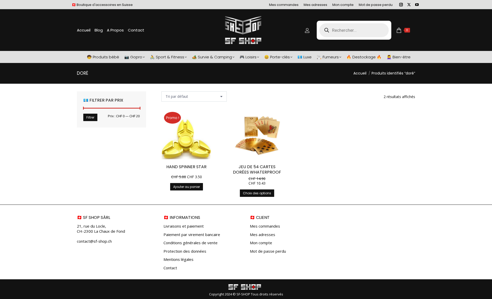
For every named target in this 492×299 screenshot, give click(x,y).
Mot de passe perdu (268, 251)
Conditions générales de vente (190, 242)
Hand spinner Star (186, 167)
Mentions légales (178, 259)
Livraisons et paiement (183, 226)
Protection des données (184, 251)
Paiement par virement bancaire (191, 234)
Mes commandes (265, 226)
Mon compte (261, 242)
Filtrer (90, 117)
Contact (170, 267)
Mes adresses (262, 234)
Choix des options (257, 193)
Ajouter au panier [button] (186, 187)
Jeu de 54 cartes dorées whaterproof (257, 169)
